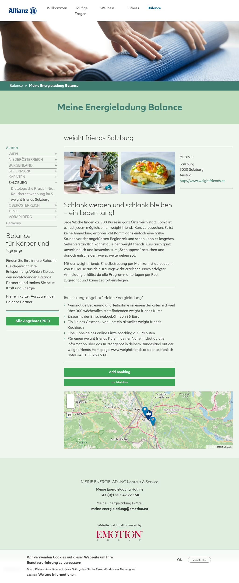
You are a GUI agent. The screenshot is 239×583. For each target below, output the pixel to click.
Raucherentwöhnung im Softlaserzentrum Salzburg (34, 194)
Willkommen (57, 8)
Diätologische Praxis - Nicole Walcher (34, 188)
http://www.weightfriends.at (202, 181)
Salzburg (18, 182)
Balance (154, 8)
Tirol (13, 211)
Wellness (107, 8)
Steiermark (19, 171)
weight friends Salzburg (30, 199)
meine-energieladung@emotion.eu (119, 508)
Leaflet (211, 447)
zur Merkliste (119, 382)
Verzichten (199, 559)
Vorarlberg (20, 217)
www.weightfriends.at (128, 349)
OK (179, 559)
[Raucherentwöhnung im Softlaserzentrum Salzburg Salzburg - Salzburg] (145, 411)
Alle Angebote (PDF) (32, 321)
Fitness (133, 8)
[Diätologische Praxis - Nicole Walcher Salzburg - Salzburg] (153, 421)
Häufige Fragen (81, 11)
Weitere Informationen (57, 574)
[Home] (24, 10)
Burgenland (21, 165)
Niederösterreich (26, 159)
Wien (13, 154)
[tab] (33, 154)
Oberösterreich (24, 205)
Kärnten (17, 177)
